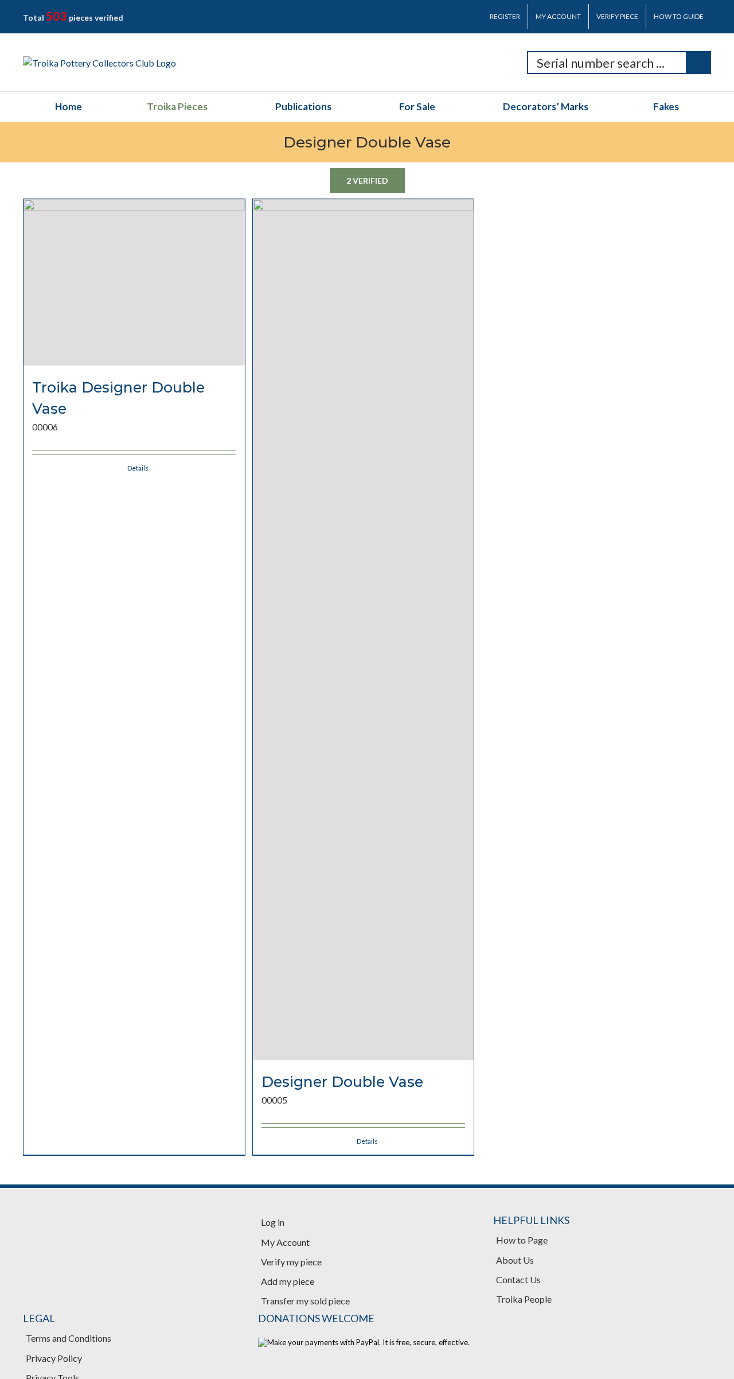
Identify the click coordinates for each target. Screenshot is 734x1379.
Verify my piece (291, 1261)
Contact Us (518, 1279)
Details (138, 468)
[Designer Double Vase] (363, 629)
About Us (515, 1259)
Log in (272, 1222)
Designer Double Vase (342, 1081)
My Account (285, 1242)
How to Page (522, 1239)
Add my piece (287, 1281)
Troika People (524, 1298)
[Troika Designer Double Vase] (134, 282)
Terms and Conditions (68, 1338)
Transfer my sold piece (305, 1300)
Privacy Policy (54, 1358)
